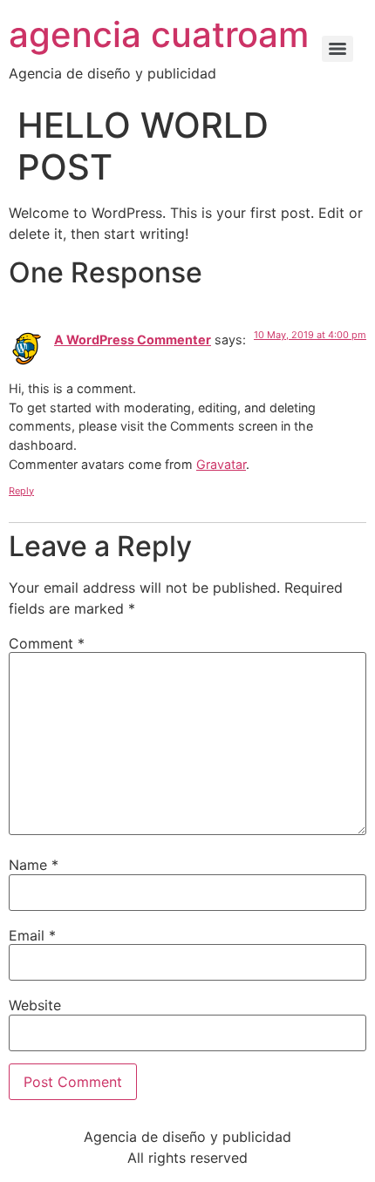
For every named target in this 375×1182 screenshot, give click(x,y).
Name (33, 865)
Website (35, 1005)
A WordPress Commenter (132, 339)
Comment (47, 643)
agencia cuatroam (159, 34)
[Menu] (337, 49)
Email (32, 935)
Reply (21, 491)
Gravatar (221, 464)
